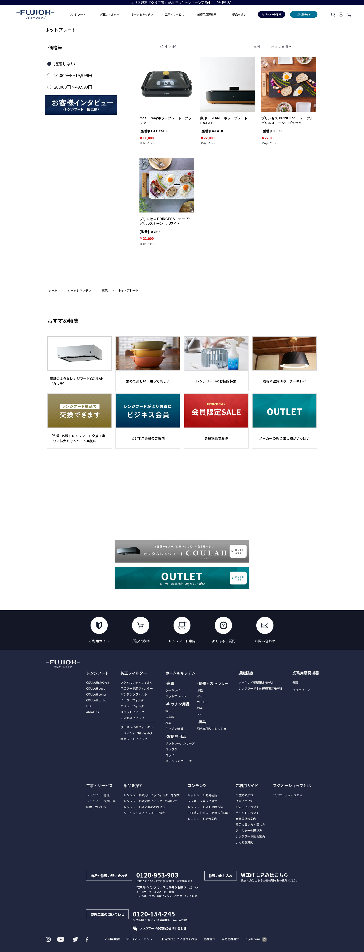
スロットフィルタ (132, 712)
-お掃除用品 (175, 736)
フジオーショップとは (287, 795)
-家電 (169, 683)
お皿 (200, 690)
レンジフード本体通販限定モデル (260, 688)
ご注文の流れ (244, 795)
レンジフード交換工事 (101, 801)
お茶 (200, 708)
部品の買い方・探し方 (250, 824)
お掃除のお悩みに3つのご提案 (208, 813)
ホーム (52, 290)
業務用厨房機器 (206, 14)
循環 (295, 682)
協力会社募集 (230, 939)
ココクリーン (301, 690)
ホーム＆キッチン (79, 290)
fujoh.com (253, 939)
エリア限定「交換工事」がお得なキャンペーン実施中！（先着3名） (182, 2)
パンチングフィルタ (133, 694)
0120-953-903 (157, 874)
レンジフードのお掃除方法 (205, 807)
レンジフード (97, 673)
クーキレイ (172, 690)
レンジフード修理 (98, 795)
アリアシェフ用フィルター (138, 733)
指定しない (64, 64)
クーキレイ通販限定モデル (256, 682)
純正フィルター (133, 673)
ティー (201, 714)
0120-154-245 (154, 913)
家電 (105, 290)
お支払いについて (247, 807)
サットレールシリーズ (180, 743)
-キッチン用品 (177, 703)
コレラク (171, 749)
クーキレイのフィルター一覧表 (144, 813)
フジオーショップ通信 (202, 801)
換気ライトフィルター (135, 739)
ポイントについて (247, 813)
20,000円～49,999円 (73, 87)
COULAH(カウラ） (98, 682)
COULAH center (97, 694)
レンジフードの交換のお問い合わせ (162, 928)
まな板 (169, 717)
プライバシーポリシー (140, 939)
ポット (201, 696)
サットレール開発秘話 (202, 795)
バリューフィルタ (132, 706)
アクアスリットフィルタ (136, 682)
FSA (88, 706)
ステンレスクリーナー (180, 761)
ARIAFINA (92, 712)
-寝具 (201, 721)
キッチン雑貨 (174, 728)
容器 (168, 723)
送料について (244, 801)
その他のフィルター (133, 718)
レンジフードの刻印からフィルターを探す (152, 795)
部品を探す (133, 785)
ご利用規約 (112, 939)
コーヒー (203, 702)
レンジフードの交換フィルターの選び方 (150, 801)
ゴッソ (169, 755)
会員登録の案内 (246, 819)
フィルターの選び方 (249, 830)
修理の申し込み (220, 875)
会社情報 (209, 939)
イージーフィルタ (132, 700)
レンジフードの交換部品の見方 (144, 807)
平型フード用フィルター (136, 688)
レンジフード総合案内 (202, 819)
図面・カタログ (96, 807)
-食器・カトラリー (213, 683)
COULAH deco (95, 688)
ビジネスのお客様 (271, 14)
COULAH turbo (96, 700)
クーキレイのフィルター (136, 727)
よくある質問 (244, 842)
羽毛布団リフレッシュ (211, 728)
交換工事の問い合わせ (107, 914)
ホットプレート (128, 290)
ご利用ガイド (304, 14)
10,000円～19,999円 (73, 75)
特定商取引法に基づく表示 (179, 939)
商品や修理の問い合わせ (109, 875)
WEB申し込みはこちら (264, 874)
